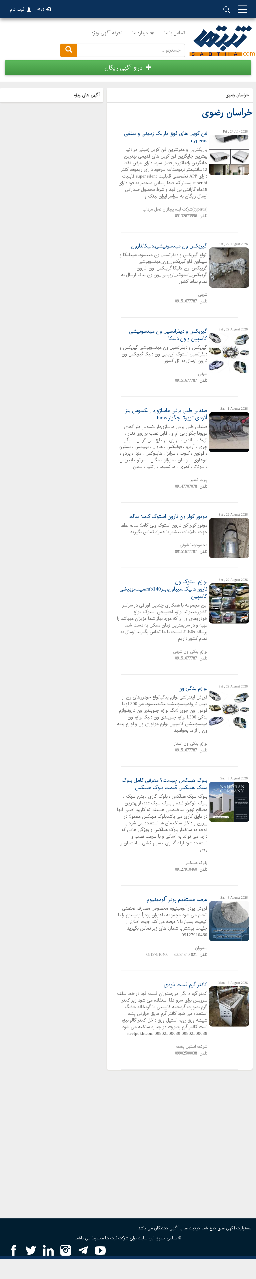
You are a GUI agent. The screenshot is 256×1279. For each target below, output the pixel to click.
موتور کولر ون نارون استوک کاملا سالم (168, 516)
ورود (40, 8)
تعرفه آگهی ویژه (106, 33)
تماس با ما (174, 33)
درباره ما (140, 33)
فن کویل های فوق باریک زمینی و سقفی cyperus (165, 137)
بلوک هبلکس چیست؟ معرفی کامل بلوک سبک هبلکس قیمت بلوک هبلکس (164, 784)
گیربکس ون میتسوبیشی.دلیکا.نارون (169, 246)
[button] (128, 67)
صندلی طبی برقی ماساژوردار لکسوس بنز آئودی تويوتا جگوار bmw (166, 414)
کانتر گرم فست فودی (185, 985)
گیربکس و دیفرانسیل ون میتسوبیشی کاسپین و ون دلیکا (168, 335)
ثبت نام (17, 9)
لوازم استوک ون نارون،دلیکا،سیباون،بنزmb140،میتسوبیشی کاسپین (163, 589)
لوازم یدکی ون (192, 688)
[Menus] (242, 9)
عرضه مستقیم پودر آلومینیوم (177, 899)
